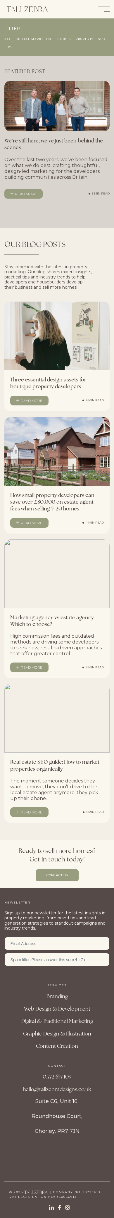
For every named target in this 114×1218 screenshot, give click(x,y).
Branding (57, 996)
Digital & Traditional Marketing (57, 1021)
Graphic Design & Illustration (57, 1033)
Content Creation (57, 1045)
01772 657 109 (57, 1076)
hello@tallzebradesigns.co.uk (57, 1089)
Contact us (57, 875)
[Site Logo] (27, 9)
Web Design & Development (57, 1008)
